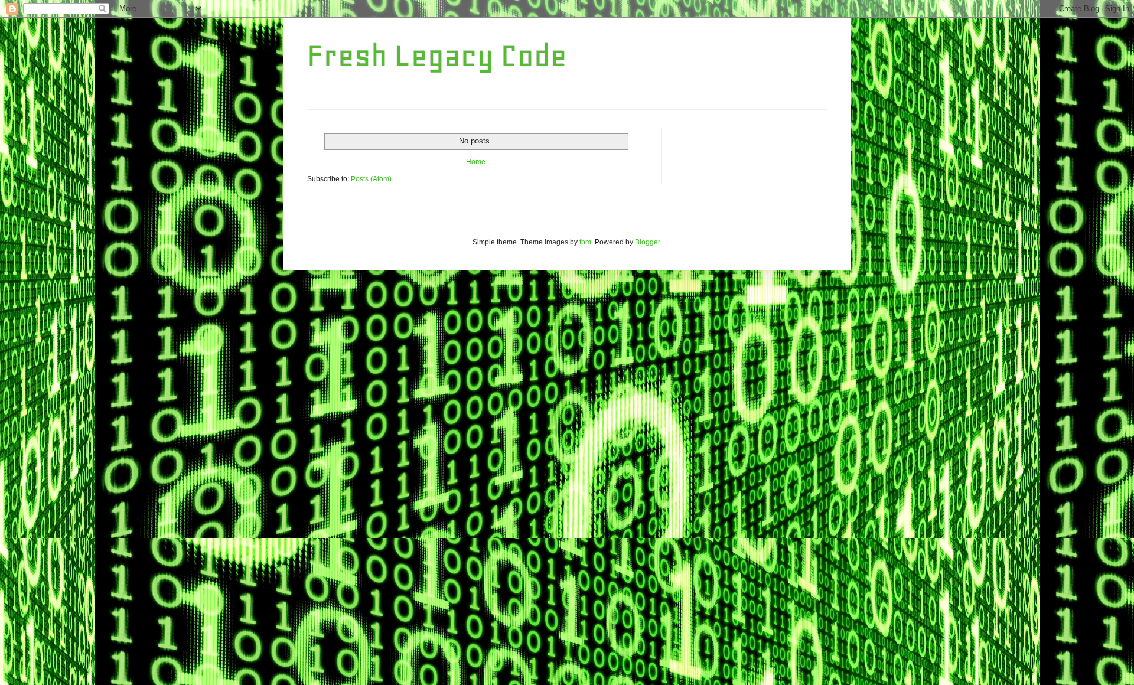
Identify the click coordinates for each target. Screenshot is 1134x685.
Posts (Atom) (371, 179)
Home (475, 162)
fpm (585, 242)
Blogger (647, 242)
